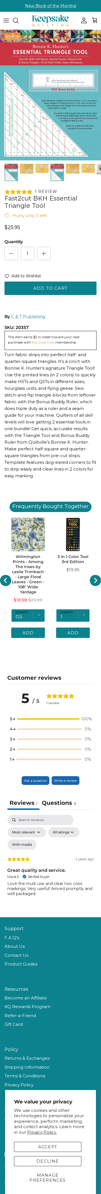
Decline (47, 1161)
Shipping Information (27, 1067)
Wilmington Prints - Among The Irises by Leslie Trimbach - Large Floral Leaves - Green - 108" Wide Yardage (28, 574)
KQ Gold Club (43, 342)
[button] (22, 277)
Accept (47, 1146)
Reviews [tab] (23, 802)
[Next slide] (95, 580)
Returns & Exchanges (27, 1058)
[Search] (18, 20)
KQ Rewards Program (27, 1006)
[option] (50, 95)
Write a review (65, 780)
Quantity (13, 241)
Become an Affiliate (25, 998)
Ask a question (35, 780)
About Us (14, 946)
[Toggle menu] (6, 20)
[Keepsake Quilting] (50, 21)
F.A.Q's (11, 937)
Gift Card (13, 1024)
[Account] (82, 20)
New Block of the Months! (50, 5)
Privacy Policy (18, 1084)
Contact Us (16, 955)
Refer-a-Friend (20, 1015)
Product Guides (20, 964)
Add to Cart (50, 288)
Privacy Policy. (42, 1132)
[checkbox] (22, 845)
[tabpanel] (50, 863)
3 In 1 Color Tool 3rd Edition (73, 559)
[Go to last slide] (5, 580)
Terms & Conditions (24, 1075)
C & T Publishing (28, 316)
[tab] (59, 803)
